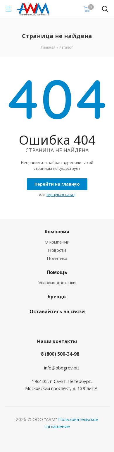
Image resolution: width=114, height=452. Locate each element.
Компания (57, 231)
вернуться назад (60, 194)
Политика (57, 258)
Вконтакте (48, 325)
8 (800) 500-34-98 (60, 354)
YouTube (63, 325)
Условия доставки (57, 282)
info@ (50, 368)
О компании (57, 242)
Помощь (57, 272)
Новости (57, 250)
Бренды (57, 296)
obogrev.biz (68, 368)
